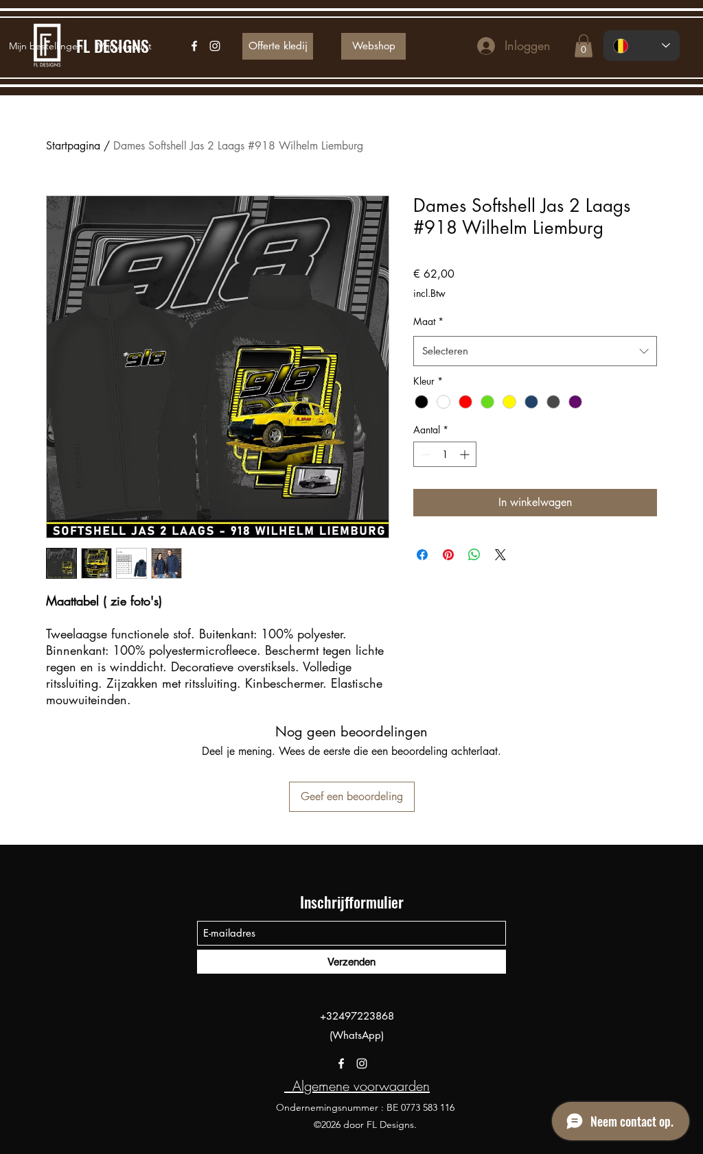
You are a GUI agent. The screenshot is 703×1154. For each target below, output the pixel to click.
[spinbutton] (445, 454)
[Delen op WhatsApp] (474, 554)
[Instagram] (362, 1063)
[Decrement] (424, 454)
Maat (428, 321)
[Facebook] (341, 1063)
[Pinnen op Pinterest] (448, 554)
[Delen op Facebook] (422, 554)
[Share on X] (500, 554)
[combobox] (535, 351)
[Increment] (465, 454)
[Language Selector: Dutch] (641, 45)
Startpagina (73, 146)
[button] (583, 45)
